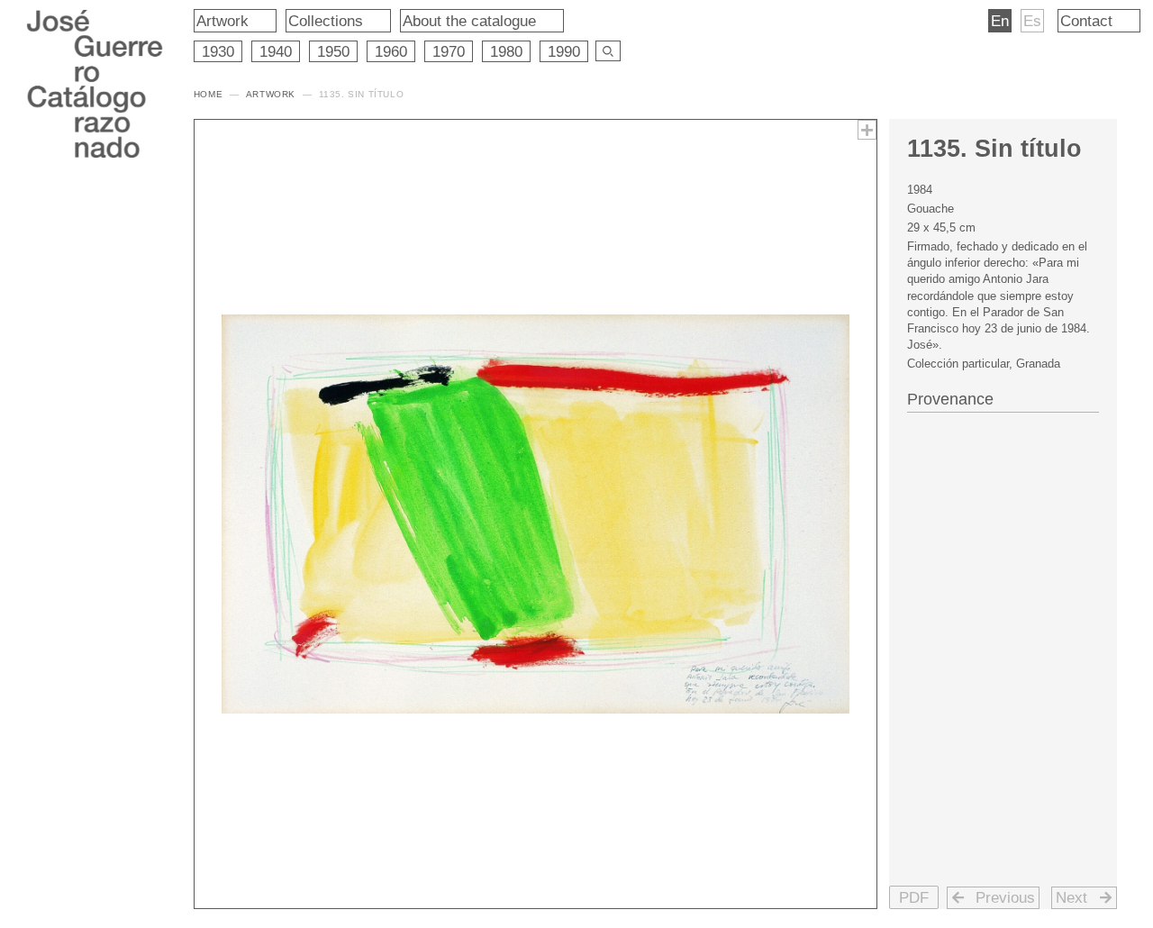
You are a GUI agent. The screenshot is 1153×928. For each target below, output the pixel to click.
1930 (218, 51)
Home (208, 94)
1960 (391, 51)
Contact (1086, 21)
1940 (275, 51)
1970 (448, 51)
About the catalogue (469, 21)
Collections (325, 21)
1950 (333, 51)
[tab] (1003, 397)
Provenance (950, 399)
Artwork (222, 21)
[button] (914, 897)
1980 (506, 51)
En (1000, 21)
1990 (564, 51)
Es (1032, 21)
